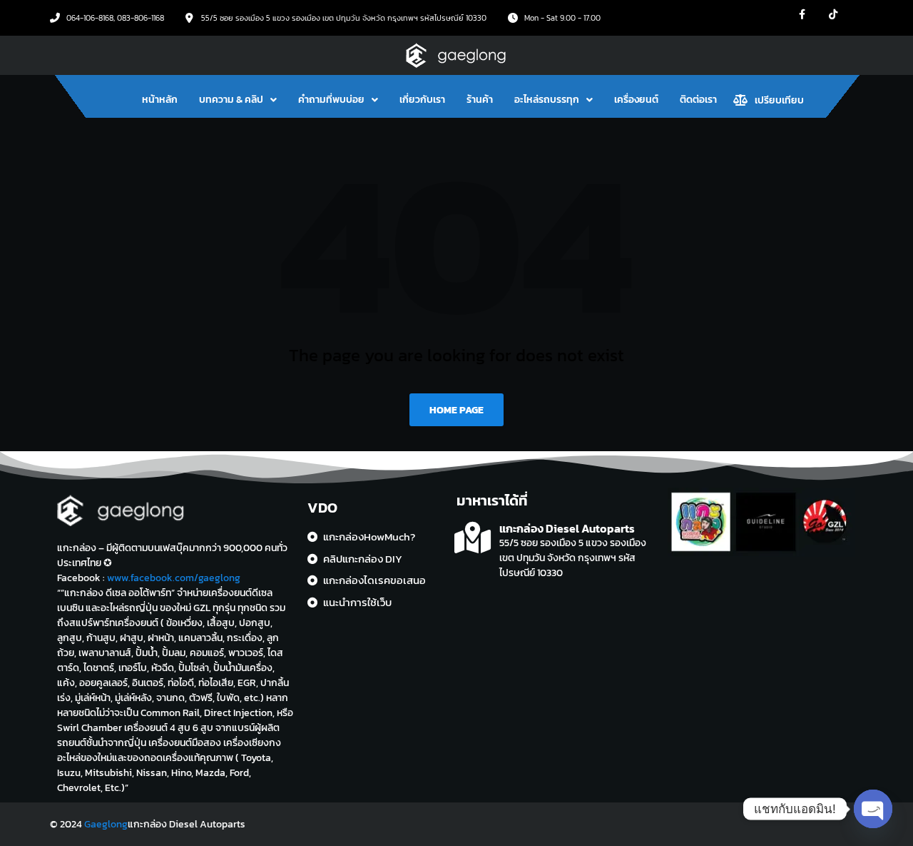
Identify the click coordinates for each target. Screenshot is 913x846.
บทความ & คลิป (231, 99)
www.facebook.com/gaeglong (173, 577)
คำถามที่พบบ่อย (331, 99)
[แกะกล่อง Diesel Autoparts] (472, 538)
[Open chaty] (873, 809)
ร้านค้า (479, 99)
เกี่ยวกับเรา (422, 99)
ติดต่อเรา (698, 99)
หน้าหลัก (160, 99)
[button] (237, 100)
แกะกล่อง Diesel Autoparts (567, 528)
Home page (456, 410)
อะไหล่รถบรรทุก (546, 99)
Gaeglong (106, 824)
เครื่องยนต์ (636, 99)
